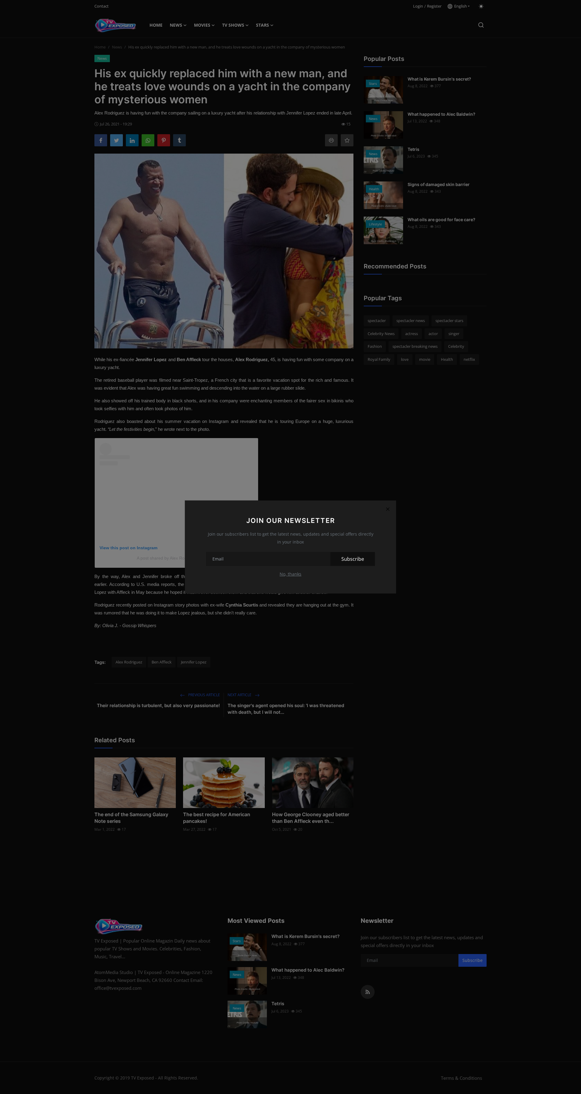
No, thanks (290, 574)
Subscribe (352, 559)
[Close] (388, 509)
